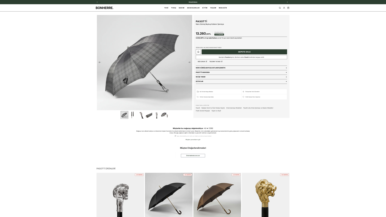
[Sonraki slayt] (190, 62)
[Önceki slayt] (99, 62)
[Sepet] (288, 8)
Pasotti (201, 21)
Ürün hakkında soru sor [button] (193, 155)
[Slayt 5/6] (156, 115)
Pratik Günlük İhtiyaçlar (203, 111)
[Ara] (280, 8)
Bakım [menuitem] (181, 8)
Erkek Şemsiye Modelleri (234, 108)
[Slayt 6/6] (164, 115)
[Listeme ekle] (198, 51)
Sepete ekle (244, 52)
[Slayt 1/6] (124, 115)
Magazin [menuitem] (223, 8)
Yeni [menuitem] (166, 8)
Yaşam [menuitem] (213, 8)
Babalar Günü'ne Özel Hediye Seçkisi (213, 108)
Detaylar (199, 81)
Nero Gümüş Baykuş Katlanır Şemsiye (210, 68)
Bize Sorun (201, 61)
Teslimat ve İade (215, 61)
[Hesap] (284, 8)
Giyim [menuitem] (204, 8)
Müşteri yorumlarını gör (193, 139)
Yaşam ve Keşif (216, 111)
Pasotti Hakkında (203, 72)
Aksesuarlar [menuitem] (193, 8)
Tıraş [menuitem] (173, 8)
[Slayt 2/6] (132, 115)
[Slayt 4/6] (148, 115)
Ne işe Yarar (200, 77)
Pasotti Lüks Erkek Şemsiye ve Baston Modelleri (258, 108)
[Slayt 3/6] (140, 115)
